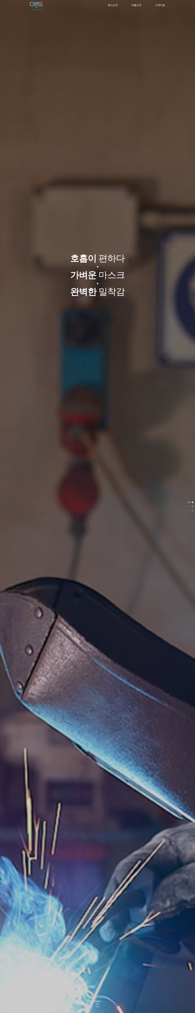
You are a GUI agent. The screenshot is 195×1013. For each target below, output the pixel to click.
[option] (97, 258)
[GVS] (36, 6)
